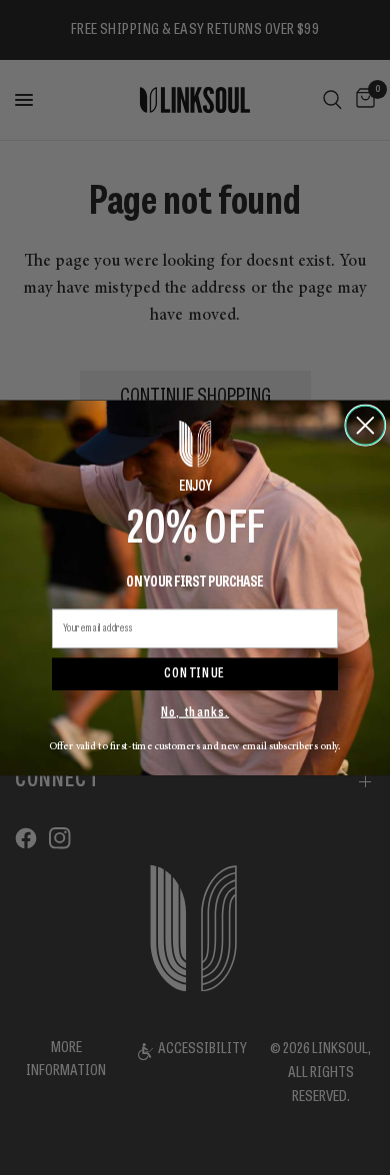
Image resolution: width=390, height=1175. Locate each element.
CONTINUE (194, 673)
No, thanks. (195, 712)
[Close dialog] (365, 425)
